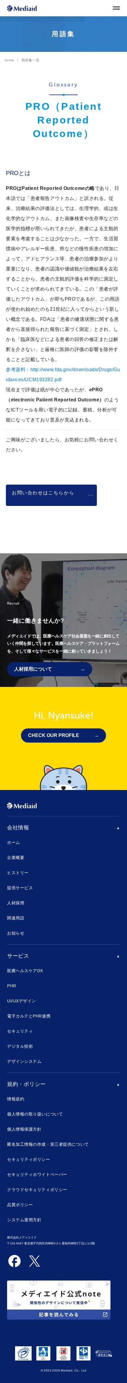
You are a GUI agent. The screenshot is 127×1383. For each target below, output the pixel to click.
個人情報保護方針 (24, 1129)
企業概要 (15, 857)
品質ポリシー (20, 1204)
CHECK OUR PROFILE (53, 735)
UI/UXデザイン (21, 1001)
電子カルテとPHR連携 (29, 1016)
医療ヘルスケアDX (25, 970)
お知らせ (15, 933)
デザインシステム (24, 1061)
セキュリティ (20, 1031)
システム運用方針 (24, 1219)
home (9, 59)
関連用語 (15, 918)
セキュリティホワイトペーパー (37, 1174)
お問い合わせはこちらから (43, 492)
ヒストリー (18, 872)
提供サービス (20, 887)
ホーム (13, 842)
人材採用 (15, 902)
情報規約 (15, 1099)
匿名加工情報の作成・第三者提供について (48, 1144)
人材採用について (33, 669)
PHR (11, 985)
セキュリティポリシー (28, 1159)
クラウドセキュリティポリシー (37, 1189)
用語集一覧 (31, 59)
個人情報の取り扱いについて (35, 1114)
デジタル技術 (20, 1046)
